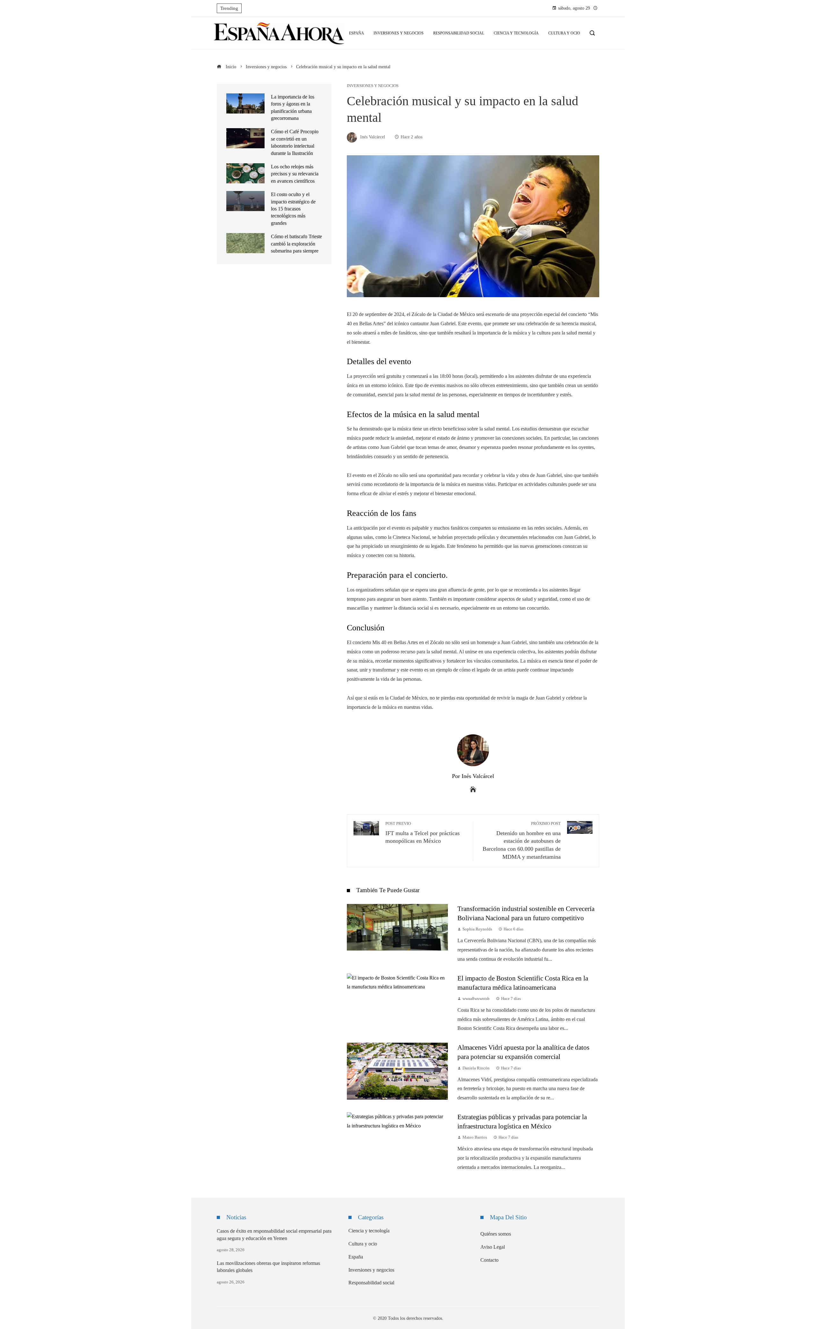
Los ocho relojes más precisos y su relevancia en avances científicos (294, 174)
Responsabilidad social (371, 1282)
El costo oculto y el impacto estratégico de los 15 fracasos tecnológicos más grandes (293, 209)
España (355, 1256)
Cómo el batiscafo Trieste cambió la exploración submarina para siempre (296, 243)
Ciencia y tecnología (369, 1230)
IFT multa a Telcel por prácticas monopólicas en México (422, 832)
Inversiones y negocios (372, 86)
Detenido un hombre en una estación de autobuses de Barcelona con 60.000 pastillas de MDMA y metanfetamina (522, 840)
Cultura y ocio (362, 1243)
